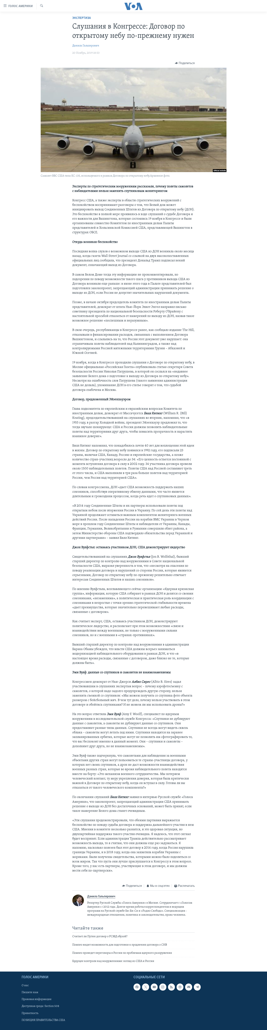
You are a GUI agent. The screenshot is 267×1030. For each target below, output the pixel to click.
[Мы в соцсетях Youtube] (154, 987)
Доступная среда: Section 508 (40, 1006)
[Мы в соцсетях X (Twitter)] (145, 987)
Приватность (30, 1013)
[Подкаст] (180, 987)
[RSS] (171, 987)
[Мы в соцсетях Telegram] (197, 987)
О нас (25, 985)
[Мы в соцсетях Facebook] (137, 987)
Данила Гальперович (85, 45)
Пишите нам (30, 992)
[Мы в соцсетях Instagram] (162, 987)
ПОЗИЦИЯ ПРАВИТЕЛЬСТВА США (43, 1020)
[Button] (185, 63)
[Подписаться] (188, 987)
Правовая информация (36, 999)
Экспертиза (81, 18)
